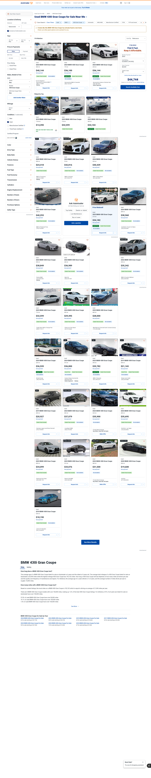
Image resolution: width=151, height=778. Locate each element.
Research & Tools (90, 3)
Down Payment (125, 65)
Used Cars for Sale (39, 13)
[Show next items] (143, 22)
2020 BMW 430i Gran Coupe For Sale (59, 623)
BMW (48, 13)
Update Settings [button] (140, 82)
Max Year (23, 40)
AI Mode (104, 3)
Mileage (10, 107)
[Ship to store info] (50, 82)
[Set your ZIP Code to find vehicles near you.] (86, 17)
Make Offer (103, 434)
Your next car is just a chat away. (75, 7)
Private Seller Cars (57, 3)
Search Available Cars (133, 87)
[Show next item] (114, 196)
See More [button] (74, 606)
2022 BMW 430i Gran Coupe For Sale (59, 618)
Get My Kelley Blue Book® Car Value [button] (132, 75)
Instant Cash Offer (78, 3)
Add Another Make (19, 97)
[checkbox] (11, 66)
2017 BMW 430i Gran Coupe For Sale (115, 618)
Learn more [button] (28, 137)
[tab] (22, 567)
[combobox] (19, 14)
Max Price (22, 55)
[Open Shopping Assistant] (149, 766)
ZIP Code (24, 23)
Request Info (46, 88)
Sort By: (129, 38)
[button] (121, 3)
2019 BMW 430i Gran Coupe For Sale (87, 618)
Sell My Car (68, 3)
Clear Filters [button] (50, 22)
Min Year (11, 40)
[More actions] (58, 88)
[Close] (143, 762)
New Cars (46, 3)
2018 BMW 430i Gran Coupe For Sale (87, 623)
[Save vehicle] (59, 44)
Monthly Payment (126, 54)
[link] (51, 76)
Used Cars (38, 3)
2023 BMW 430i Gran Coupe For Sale (32, 623)
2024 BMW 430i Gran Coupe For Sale (32, 618)
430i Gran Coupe (57, 13)
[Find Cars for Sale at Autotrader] (27, 2)
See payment (39, 73)
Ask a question (76, 223)
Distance (9, 23)
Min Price (9, 55)
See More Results (90, 542)
